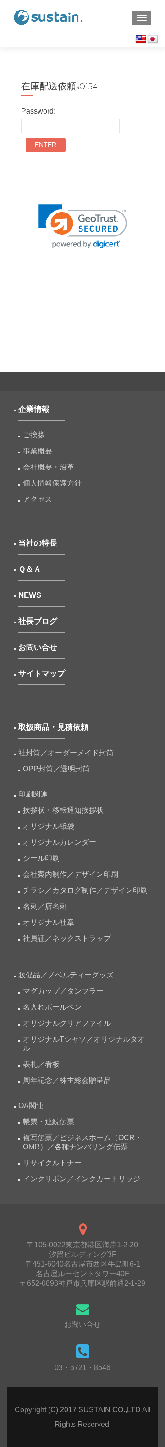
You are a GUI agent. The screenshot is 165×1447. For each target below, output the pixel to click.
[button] (83, 226)
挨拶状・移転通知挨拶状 (63, 810)
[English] (140, 39)
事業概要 (37, 451)
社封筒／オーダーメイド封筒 (66, 753)
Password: (38, 111)
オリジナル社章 (48, 922)
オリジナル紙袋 (48, 826)
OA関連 (31, 1105)
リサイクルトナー (52, 1163)
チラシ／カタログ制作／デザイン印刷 (85, 890)
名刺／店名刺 (45, 906)
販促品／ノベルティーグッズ (66, 975)
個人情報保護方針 (52, 483)
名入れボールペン (52, 1007)
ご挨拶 (34, 435)
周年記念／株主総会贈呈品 (67, 1080)
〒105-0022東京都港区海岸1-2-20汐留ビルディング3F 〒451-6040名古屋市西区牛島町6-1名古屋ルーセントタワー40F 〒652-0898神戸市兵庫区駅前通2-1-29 (82, 1264)
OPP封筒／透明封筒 (56, 769)
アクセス (37, 499)
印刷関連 (33, 794)
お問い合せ (82, 1324)
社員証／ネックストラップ (67, 938)
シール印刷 (41, 858)
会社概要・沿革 (48, 467)
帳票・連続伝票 (52, 1121)
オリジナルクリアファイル (67, 1023)
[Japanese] (152, 39)
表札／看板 (41, 1064)
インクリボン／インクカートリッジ (81, 1179)
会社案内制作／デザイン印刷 (70, 874)
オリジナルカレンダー (59, 842)
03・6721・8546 (82, 1367)
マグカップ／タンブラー (63, 991)
